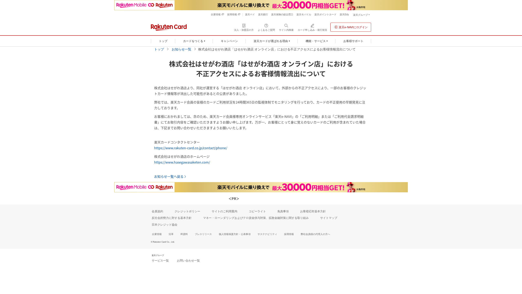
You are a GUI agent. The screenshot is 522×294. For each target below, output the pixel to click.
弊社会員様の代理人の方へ (315, 234)
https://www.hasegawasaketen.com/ (182, 162)
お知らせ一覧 (181, 49)
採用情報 (289, 234)
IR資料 (184, 234)
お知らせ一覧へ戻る (169, 176)
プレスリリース (203, 234)
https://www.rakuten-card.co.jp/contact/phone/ (190, 147)
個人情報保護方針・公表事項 (235, 234)
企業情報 (157, 234)
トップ (159, 49)
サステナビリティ (267, 234)
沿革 (171, 234)
